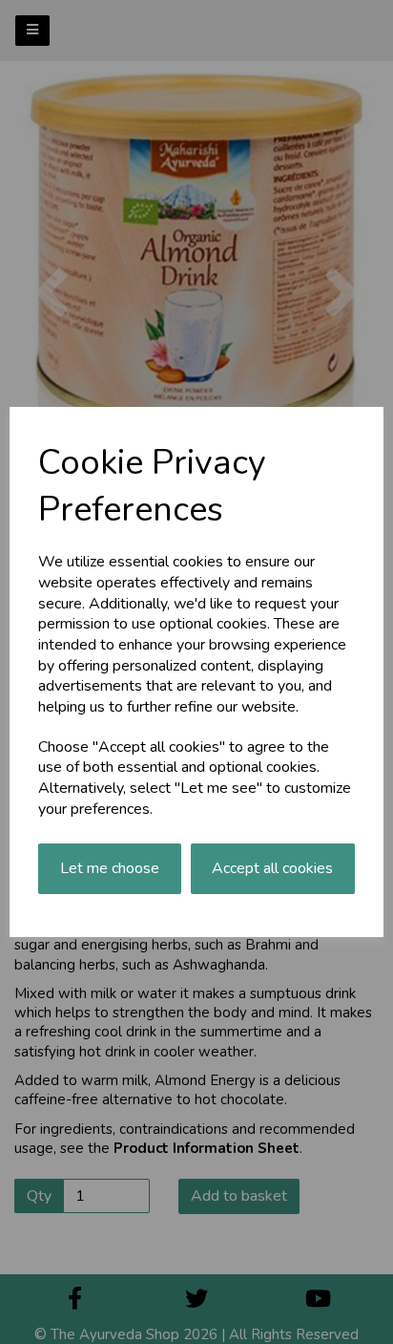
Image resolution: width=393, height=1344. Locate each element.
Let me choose (109, 868)
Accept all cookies (272, 868)
